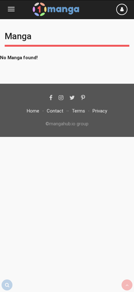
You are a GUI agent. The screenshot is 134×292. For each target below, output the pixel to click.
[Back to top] (127, 284)
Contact (55, 111)
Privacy (100, 111)
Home (33, 111)
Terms (78, 111)
